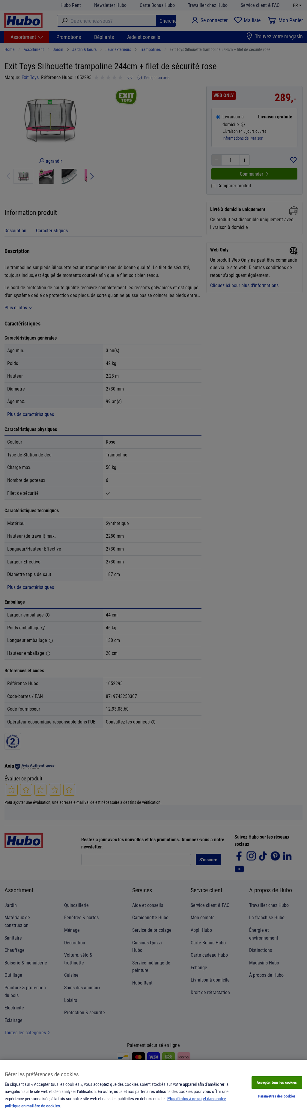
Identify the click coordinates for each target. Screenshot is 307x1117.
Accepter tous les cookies (277, 1082)
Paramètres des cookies (277, 1096)
